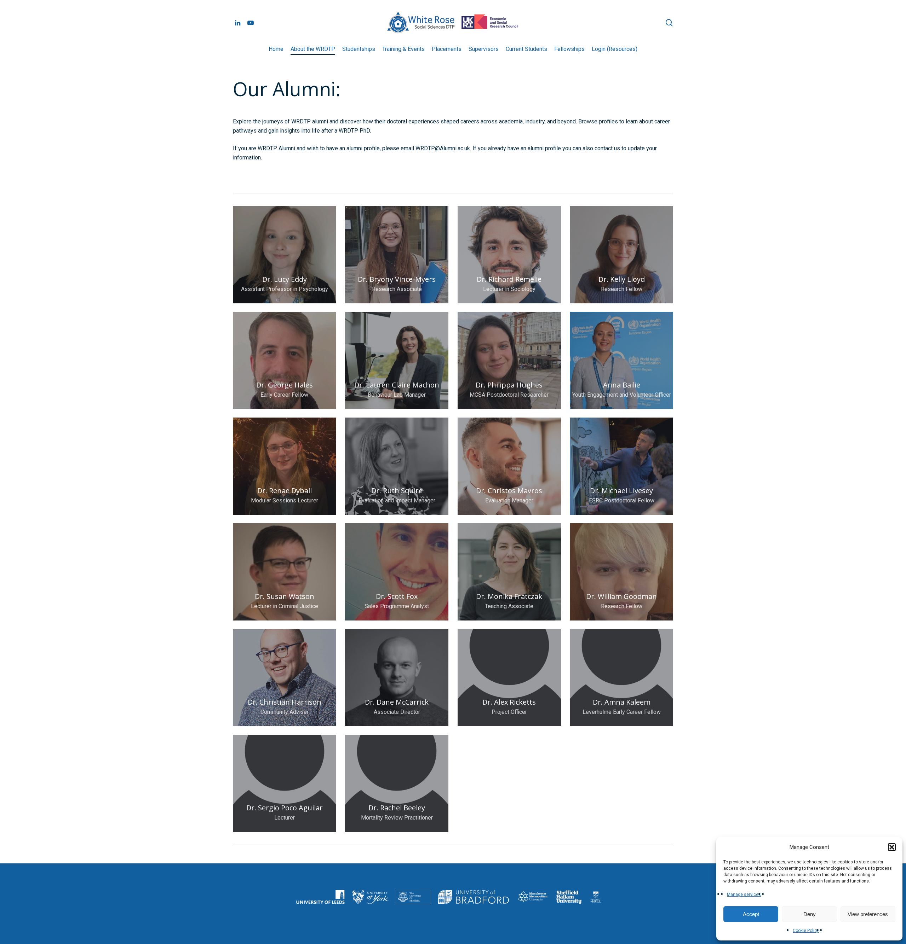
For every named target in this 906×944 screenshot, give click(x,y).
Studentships (358, 49)
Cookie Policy (806, 930)
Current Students (526, 49)
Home (276, 49)
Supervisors (484, 49)
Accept (751, 914)
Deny (809, 914)
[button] (891, 847)
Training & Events (403, 49)
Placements (446, 49)
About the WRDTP (313, 49)
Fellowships (569, 49)
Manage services (744, 894)
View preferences (868, 914)
